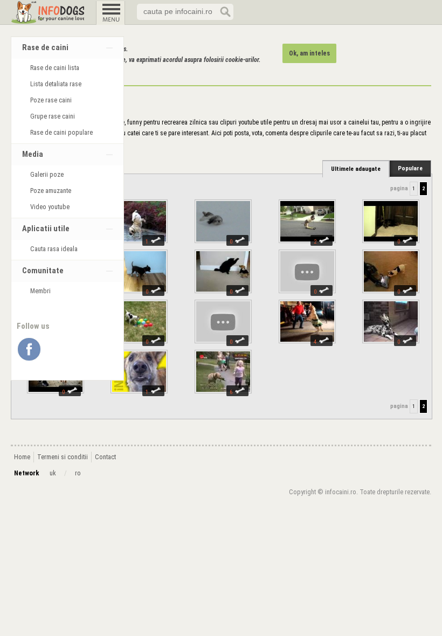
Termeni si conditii (62, 457)
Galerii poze (47, 174)
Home (22, 457)
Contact (105, 457)
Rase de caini (45, 47)
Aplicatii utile (46, 228)
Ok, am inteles (309, 53)
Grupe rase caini (52, 116)
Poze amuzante (50, 191)
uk (53, 473)
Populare (410, 168)
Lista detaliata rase (55, 84)
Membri (40, 291)
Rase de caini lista (54, 68)
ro (78, 473)
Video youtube (50, 207)
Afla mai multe (80, 70)
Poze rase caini (51, 100)
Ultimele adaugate (356, 168)
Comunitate (43, 270)
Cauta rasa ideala (54, 249)
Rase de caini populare (61, 132)
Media (32, 154)
